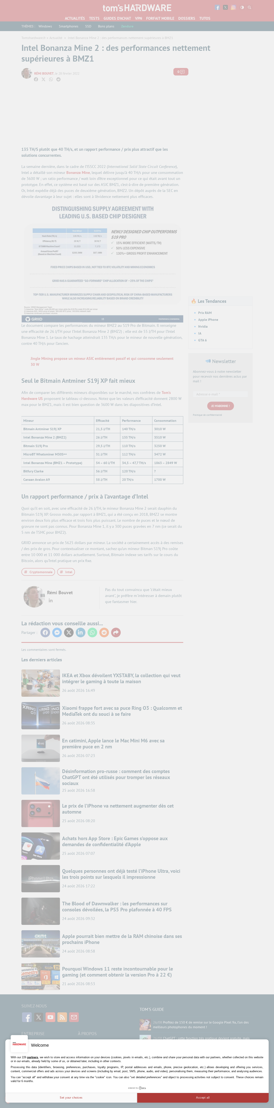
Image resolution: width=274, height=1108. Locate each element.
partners (32, 1057)
